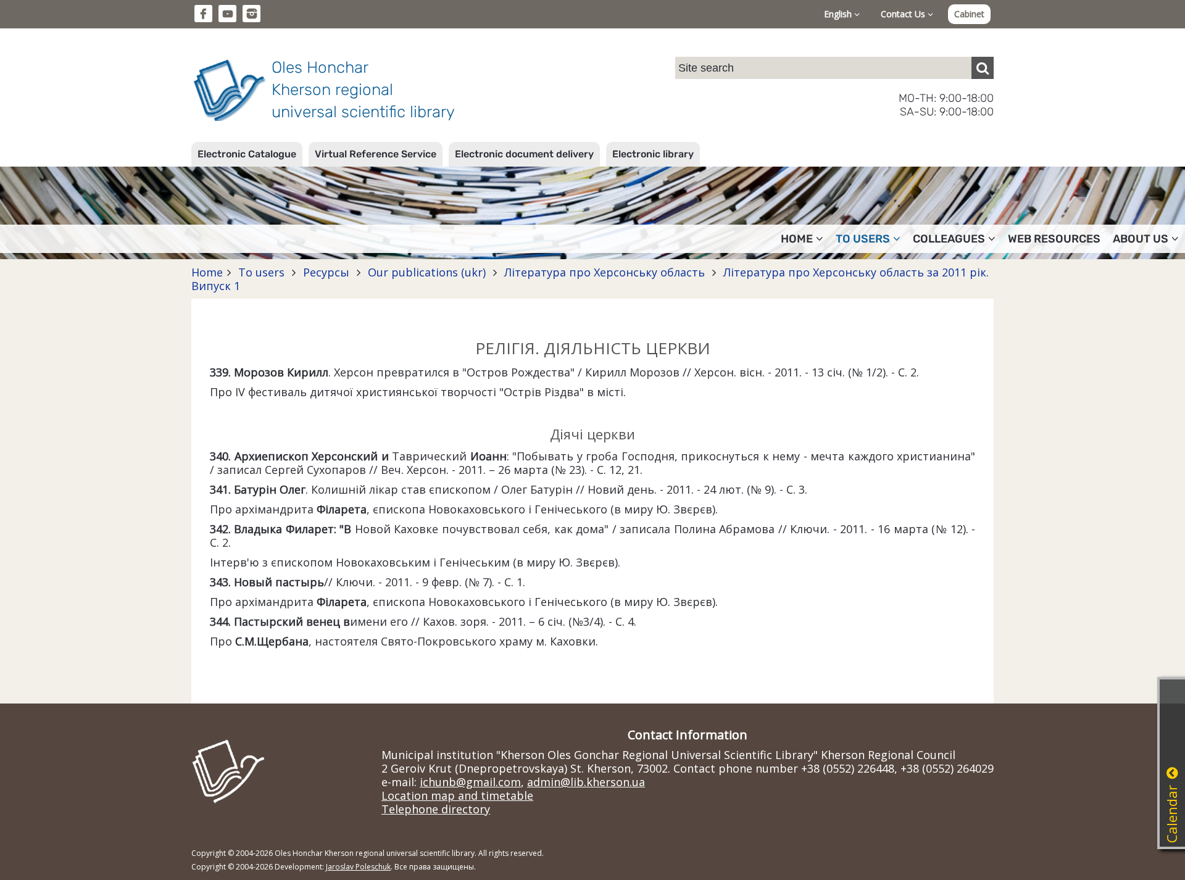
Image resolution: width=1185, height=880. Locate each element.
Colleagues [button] (949, 239)
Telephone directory (435, 809)
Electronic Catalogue (247, 154)
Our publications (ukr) (427, 272)
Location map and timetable (457, 795)
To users (261, 272)
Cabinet (969, 14)
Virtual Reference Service (375, 154)
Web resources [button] (1054, 239)
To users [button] (863, 239)
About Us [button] (1140, 239)
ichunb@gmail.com (470, 781)
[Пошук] (982, 68)
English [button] (839, 14)
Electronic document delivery (524, 154)
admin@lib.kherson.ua (586, 781)
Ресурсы (326, 272)
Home (207, 272)
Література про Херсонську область (604, 272)
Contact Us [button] (904, 14)
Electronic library (653, 154)
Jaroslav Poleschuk (358, 866)
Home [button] (797, 239)
